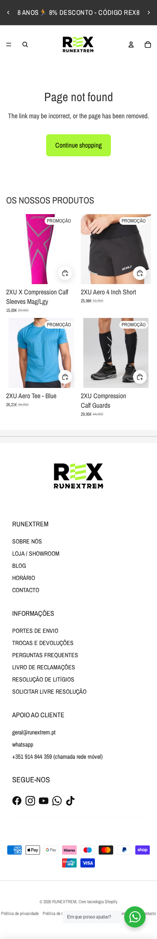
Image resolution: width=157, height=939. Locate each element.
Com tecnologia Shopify (97, 902)
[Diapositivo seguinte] (148, 12)
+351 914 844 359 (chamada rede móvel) (57, 756)
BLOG (19, 565)
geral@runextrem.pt (34, 732)
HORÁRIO (23, 578)
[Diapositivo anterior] (8, 12)
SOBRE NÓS (27, 541)
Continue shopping (78, 145)
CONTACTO (25, 590)
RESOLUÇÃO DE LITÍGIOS (43, 679)
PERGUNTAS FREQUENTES (45, 655)
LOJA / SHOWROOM (35, 553)
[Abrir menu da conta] (131, 44)
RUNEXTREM (64, 902)
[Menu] (9, 44)
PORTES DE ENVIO (35, 630)
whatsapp (22, 744)
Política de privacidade (19, 913)
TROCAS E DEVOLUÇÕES (43, 643)
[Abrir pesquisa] (25, 44)
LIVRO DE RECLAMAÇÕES (43, 667)
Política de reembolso (60, 913)
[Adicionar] (65, 273)
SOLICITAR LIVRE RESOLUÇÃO (49, 691)
